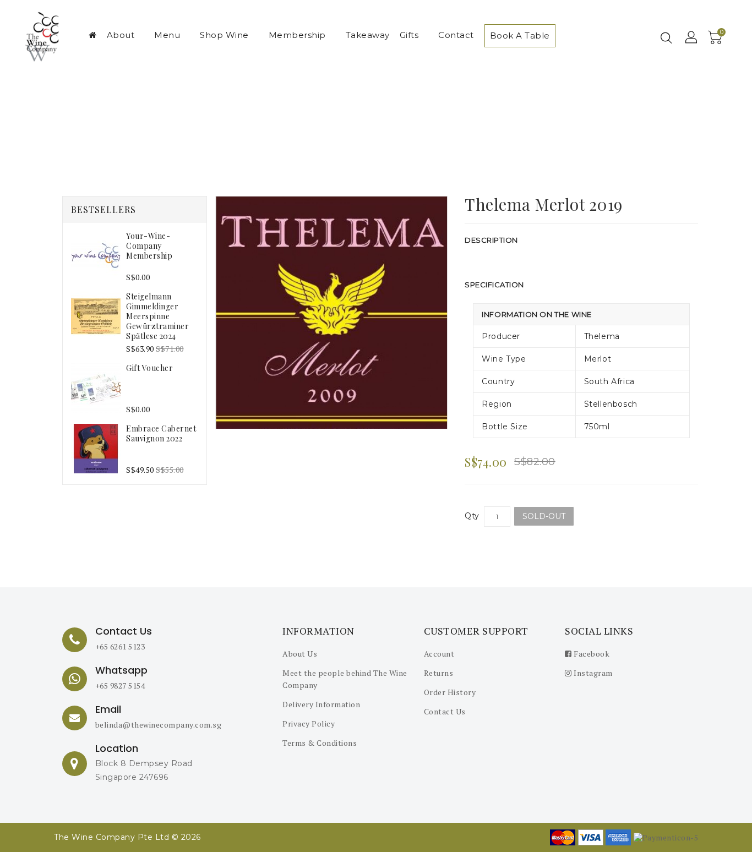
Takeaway (368, 35)
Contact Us (445, 711)
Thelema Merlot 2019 (387, 128)
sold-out (543, 516)
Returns (439, 673)
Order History (450, 692)
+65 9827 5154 (120, 685)
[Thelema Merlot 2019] (332, 312)
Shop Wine (224, 35)
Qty (472, 516)
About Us (299, 653)
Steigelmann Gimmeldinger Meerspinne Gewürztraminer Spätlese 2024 (157, 316)
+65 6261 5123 (120, 646)
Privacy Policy (308, 723)
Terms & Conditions (319, 743)
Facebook (590, 653)
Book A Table (520, 35)
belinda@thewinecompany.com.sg (158, 724)
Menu (167, 35)
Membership (297, 35)
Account (439, 653)
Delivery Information (321, 704)
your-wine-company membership (149, 246)
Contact (456, 35)
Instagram (592, 673)
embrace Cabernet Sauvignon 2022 (161, 433)
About (121, 35)
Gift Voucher (149, 368)
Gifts (409, 35)
